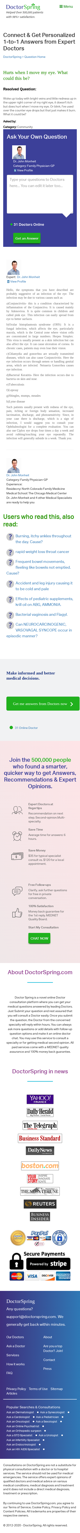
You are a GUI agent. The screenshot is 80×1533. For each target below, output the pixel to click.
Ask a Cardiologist (18, 1417)
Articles (11, 1393)
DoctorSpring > (13, 56)
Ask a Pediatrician (47, 1417)
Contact (49, 1360)
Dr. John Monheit (24, 161)
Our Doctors (15, 1337)
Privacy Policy (16, 1389)
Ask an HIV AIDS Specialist (23, 1449)
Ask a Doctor (15, 1346)
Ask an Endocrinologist (21, 1444)
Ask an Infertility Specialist (23, 1440)
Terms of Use (38, 1389)
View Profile (25, 170)
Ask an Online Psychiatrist (22, 1426)
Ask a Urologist (48, 1435)
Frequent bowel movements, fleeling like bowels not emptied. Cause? (38, 567)
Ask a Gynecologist (52, 1412)
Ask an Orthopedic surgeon (23, 1430)
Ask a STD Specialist (19, 1435)
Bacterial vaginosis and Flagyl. (42, 614)
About (47, 1337)
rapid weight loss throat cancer (42, 551)
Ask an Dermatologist (20, 1412)
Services (12, 1355)
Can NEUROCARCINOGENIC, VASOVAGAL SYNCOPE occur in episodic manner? (39, 630)
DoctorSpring (20, 1301)
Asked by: (9, 121)
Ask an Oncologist (18, 1421)
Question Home (34, 56)
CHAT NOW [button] (39, 938)
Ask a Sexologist (46, 1421)
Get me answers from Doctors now (40, 704)
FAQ (9, 1373)
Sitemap (57, 1389)
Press (47, 1368)
